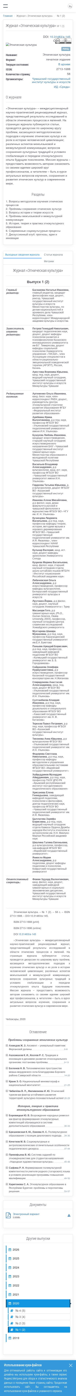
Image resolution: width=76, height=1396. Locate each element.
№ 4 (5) (20, 1310)
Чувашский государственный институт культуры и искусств (51, 80)
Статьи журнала (53, 254)
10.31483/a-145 (60, 37)
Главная (8, 15)
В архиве (64, 64)
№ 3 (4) (20, 1317)
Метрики (49, 261)
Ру (70, 6)
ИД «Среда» (62, 87)
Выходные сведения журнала (22, 254)
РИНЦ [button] (66, 48)
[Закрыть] (70, 1365)
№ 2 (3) (20, 1323)
